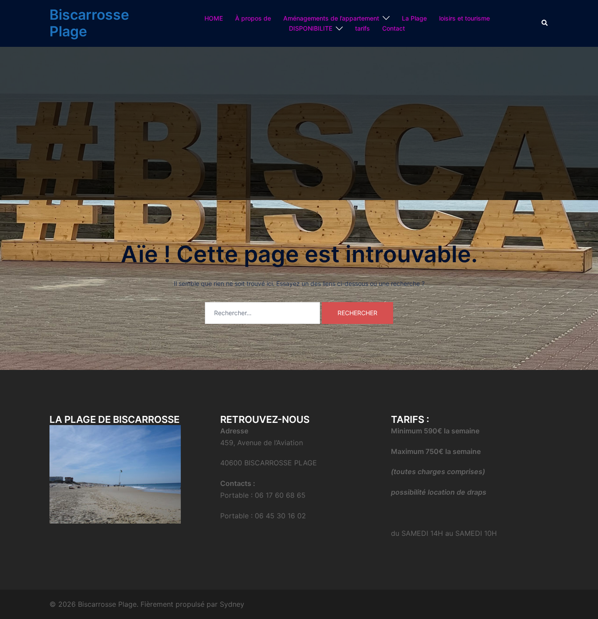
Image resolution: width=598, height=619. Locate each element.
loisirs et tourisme (464, 18)
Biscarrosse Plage (89, 23)
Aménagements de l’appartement (331, 18)
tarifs (362, 28)
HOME (213, 18)
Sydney (232, 604)
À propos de (253, 18)
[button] (545, 23)
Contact (393, 28)
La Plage (414, 18)
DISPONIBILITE (310, 28)
